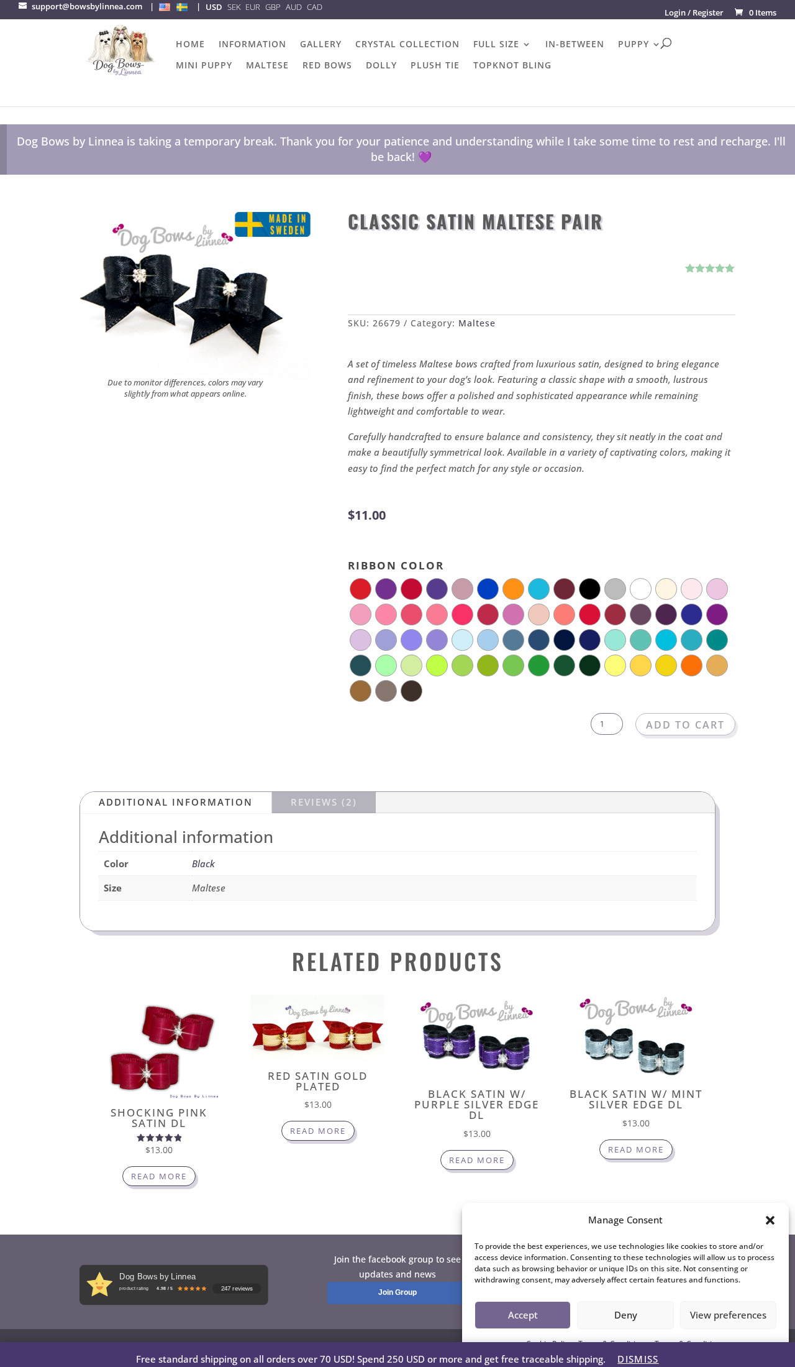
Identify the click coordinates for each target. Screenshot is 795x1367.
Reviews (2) (324, 802)
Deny (625, 1315)
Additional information (176, 802)
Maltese (267, 66)
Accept (523, 1315)
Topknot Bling (512, 66)
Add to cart (685, 725)
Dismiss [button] (637, 1359)
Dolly (381, 66)
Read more (159, 1176)
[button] (770, 1220)
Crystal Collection (407, 45)
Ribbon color (396, 565)
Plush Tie (435, 66)
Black (203, 863)
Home (190, 45)
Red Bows (327, 66)
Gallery (321, 45)
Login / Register (694, 12)
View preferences (728, 1315)
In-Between (574, 45)
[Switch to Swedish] (182, 6)
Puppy (633, 45)
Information (252, 45)
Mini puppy (204, 66)
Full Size (496, 45)
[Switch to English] (164, 6)
